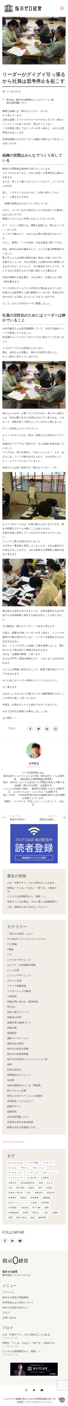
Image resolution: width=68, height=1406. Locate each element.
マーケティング (15, 1172)
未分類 (10, 1080)
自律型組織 (13, 1212)
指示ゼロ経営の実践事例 (15, 1297)
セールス (12, 1168)
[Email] (55, 729)
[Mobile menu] (62, 8)
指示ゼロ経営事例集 (17, 1053)
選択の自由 (21, 1217)
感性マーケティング (17, 1038)
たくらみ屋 (13, 970)
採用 (9, 1064)
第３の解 (36, 1207)
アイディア (48, 1162)
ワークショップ (15, 1177)
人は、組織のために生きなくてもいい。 (28, 906)
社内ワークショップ (17, 1202)
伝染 (10, 1187)
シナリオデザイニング (19, 959)
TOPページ (8, 1292)
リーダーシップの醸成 (19, 991)
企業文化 (12, 1182)
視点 (46, 1212)
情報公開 (12, 1027)
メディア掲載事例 (16, 985)
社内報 (34, 1202)
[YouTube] (20, 1241)
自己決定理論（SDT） (17, 102)
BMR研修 (12, 944)
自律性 (25, 1212)
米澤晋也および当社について (17, 1302)
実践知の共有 (14, 1017)
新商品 (23, 1197)
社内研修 (45, 1202)
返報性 (55, 1212)
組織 (46, 1207)
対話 (29, 1192)
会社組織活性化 (27, 1182)
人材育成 (12, 996)
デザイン (24, 1168)
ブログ (5, 1312)
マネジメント (38, 1168)
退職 (10, 1217)
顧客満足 (42, 1217)
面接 (32, 1217)
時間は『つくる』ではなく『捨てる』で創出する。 (32, 889)
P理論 (10, 949)
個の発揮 (20, 1187)
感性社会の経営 (15, 1043)
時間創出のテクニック (19, 1074)
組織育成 (12, 1111)
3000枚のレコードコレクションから (26, 938)
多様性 (49, 1187)
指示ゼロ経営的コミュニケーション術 (35, 99)
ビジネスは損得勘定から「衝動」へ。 (27, 896)
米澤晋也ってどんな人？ (20, 1101)
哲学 (40, 1187)
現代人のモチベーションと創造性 (25, 1095)
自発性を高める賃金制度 (20, 1121)
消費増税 (46, 1197)
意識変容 (12, 1032)
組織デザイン (14, 1106)
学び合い (10, 99)
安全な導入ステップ (17, 1011)
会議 (41, 1182)
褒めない (36, 1212)
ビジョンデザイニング (19, 975)
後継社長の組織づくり (19, 1022)
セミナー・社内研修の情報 (21, 964)
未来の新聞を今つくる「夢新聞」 (25, 1085)
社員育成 (24, 1207)
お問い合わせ (9, 1317)
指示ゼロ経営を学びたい (15, 1307)
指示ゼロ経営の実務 (17, 1048)
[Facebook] (30, 729)
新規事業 (34, 1197)
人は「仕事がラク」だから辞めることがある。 (32, 882)
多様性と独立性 (15, 1192)
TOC (9, 954)
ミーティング (33, 1172)
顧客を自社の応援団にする (21, 1127)
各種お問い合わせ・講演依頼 (22, 1001)
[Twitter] (38, 729)
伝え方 (49, 1182)
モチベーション (50, 1172)
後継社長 (38, 1192)
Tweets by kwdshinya (13, 1141)
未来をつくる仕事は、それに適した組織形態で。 (33, 901)
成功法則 (50, 1192)
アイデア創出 (33, 1162)
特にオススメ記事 (16, 1090)
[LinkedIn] (47, 729)
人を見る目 (32, 1177)
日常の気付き (14, 1069)
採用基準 (12, 1197)
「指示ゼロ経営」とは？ (20, 933)
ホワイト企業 (14, 980)
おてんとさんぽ (15, 1162)
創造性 (31, 1187)
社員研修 (12, 1207)
